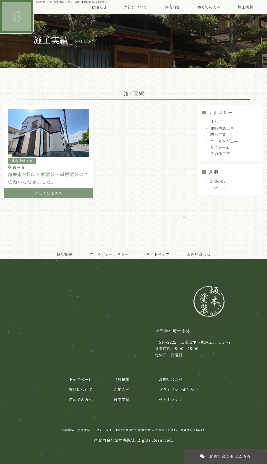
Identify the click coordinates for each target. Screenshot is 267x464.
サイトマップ (158, 254)
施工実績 (246, 7)
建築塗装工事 (222, 128)
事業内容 (172, 7)
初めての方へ (209, 7)
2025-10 (218, 187)
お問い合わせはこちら (230, 456)
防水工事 (218, 134)
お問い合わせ (199, 254)
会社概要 (64, 254)
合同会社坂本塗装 (114, 440)
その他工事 (220, 153)
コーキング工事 (224, 141)
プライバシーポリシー (109, 254)
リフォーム (220, 147)
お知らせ (99, 7)
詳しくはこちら (48, 193)
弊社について (81, 389)
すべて (216, 121)
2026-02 (218, 181)
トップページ (80, 379)
